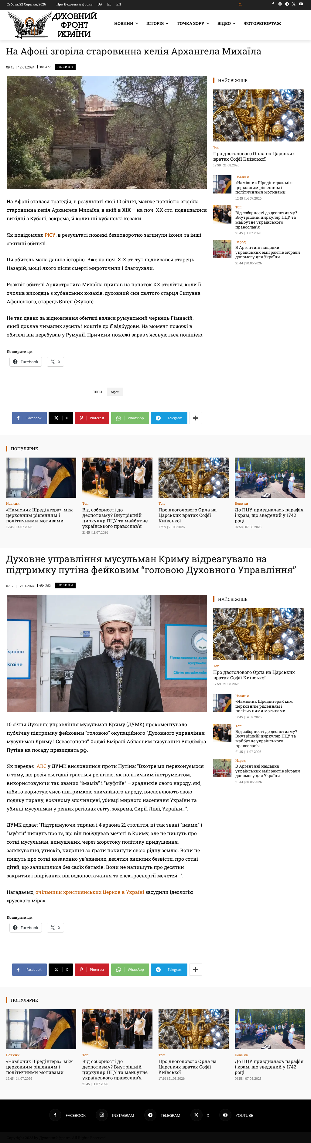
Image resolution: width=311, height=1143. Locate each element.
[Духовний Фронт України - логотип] (52, 25)
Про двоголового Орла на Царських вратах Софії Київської (254, 156)
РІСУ (50, 235)
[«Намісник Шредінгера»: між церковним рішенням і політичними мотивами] (222, 184)
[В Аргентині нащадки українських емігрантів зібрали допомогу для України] (222, 249)
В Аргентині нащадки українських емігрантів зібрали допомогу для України (267, 252)
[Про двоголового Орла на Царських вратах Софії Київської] (258, 115)
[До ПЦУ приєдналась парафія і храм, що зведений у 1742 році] (270, 478)
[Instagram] (280, 4)
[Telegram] (287, 4)
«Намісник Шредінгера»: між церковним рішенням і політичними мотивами (264, 187)
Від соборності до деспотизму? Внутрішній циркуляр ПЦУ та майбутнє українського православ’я (266, 220)
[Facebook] (273, 4)
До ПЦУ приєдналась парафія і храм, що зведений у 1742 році (269, 515)
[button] (240, 5)
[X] (293, 4)
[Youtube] (300, 4)
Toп (216, 147)
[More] (195, 418)
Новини (65, 67)
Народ (240, 241)
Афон (115, 391)
